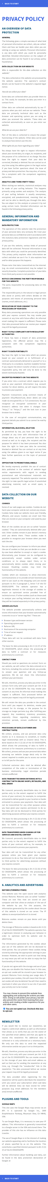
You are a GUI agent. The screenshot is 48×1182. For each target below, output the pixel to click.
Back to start (12, 3)
